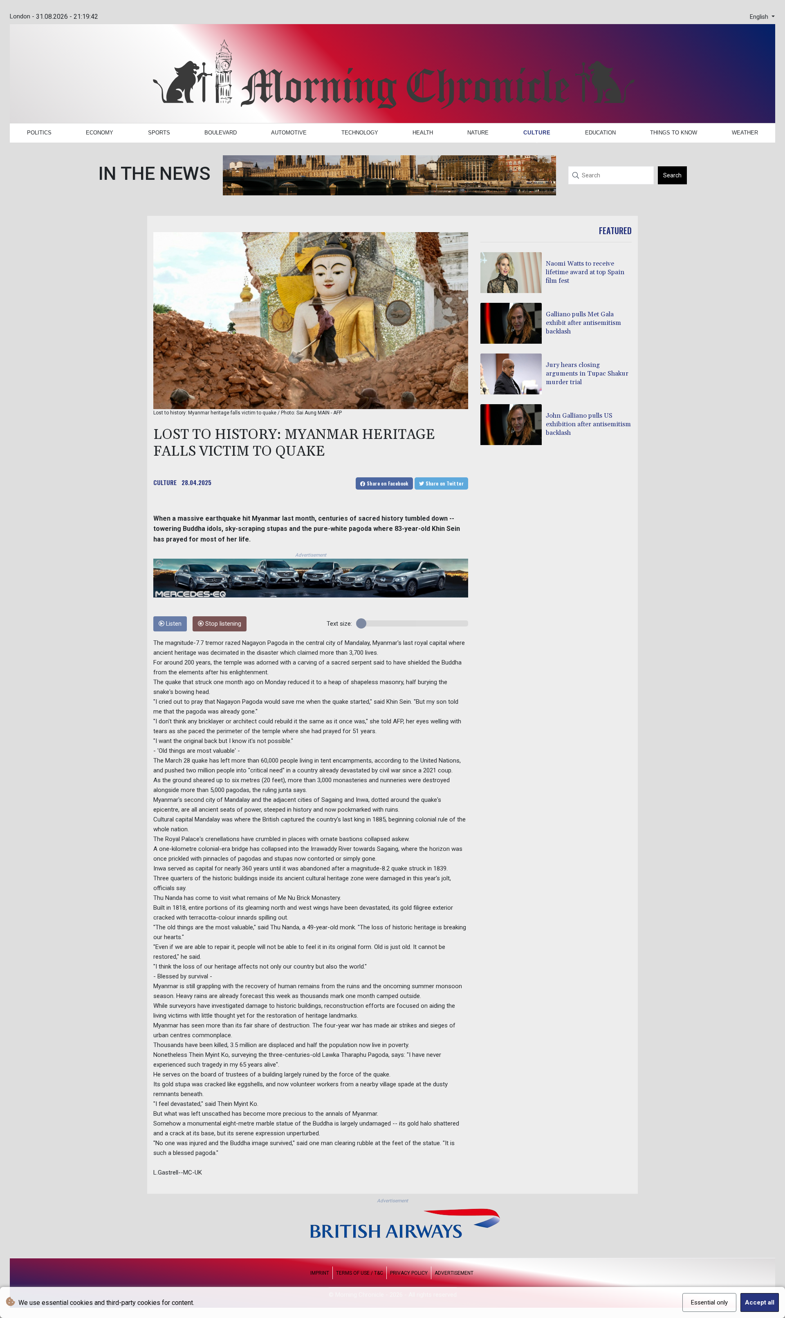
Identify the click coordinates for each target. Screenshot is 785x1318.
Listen (173, 623)
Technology (359, 133)
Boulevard (220, 133)
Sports (159, 133)
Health (423, 133)
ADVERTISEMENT (454, 1273)
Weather (745, 133)
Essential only (709, 1302)
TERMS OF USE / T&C (359, 1273)
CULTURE (165, 482)
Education (600, 133)
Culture (537, 133)
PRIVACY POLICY (409, 1273)
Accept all (759, 1302)
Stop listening (222, 623)
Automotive (289, 133)
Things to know (673, 133)
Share (387, 483)
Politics (39, 133)
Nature (478, 133)
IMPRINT (319, 1273)
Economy (99, 133)
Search (672, 175)
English (760, 16)
